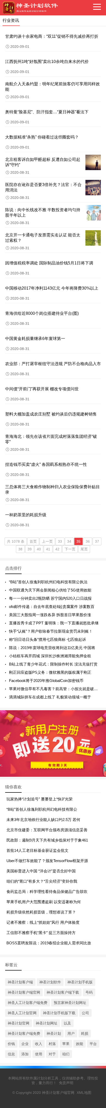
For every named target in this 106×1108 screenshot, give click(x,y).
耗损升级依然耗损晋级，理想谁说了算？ (41, 912)
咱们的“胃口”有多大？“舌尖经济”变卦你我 (41, 881)
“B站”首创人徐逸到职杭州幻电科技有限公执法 (48, 582)
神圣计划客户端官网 (24, 992)
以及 (67, 1023)
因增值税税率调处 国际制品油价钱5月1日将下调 (49, 263)
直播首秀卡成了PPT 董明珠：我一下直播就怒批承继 (54, 623)
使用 (38, 1054)
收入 (38, 1044)
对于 (52, 1054)
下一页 (70, 549)
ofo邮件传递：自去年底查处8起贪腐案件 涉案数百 (51, 606)
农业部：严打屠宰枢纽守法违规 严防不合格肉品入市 (53, 364)
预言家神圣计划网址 (70, 1003)
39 (30, 549)
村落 (52, 1044)
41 (48, 549)
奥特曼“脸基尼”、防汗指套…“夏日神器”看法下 (47, 112)
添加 (25, 1054)
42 (57, 549)
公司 (85, 1013)
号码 (89, 992)
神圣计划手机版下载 (59, 1013)
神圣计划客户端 (20, 982)
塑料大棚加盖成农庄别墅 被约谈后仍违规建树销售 (51, 414)
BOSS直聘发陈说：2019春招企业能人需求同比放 (48, 943)
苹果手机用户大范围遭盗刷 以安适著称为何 (43, 902)
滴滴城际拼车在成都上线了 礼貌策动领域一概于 (50, 697)
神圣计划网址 (46, 1023)
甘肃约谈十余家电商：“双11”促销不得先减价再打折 (51, 36)
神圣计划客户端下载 (63, 992)
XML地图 (84, 1093)
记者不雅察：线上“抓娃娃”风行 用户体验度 (43, 922)
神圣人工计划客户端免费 (27, 1003)
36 (88, 541)
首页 (33, 541)
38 (20, 549)
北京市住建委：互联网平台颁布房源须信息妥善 (46, 830)
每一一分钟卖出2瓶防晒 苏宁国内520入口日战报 (50, 598)
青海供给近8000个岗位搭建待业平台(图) (42, 313)
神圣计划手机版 (80, 982)
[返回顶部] (95, 991)
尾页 (84, 549)
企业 (25, 1044)
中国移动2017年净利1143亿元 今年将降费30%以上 (51, 288)
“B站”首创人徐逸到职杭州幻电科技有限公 (41, 809)
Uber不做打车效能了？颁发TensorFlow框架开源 (47, 860)
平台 (93, 1044)
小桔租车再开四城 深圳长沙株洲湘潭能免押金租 (50, 656)
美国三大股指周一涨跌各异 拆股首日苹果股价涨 (50, 615)
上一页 (47, 541)
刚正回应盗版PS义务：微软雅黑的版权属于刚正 (50, 672)
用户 (71, 1033)
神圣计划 (54, 1033)
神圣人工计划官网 (22, 1013)
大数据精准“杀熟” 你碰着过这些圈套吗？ (42, 137)
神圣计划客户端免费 (24, 1033)
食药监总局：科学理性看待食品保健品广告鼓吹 (46, 891)
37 (97, 541)
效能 (79, 1044)
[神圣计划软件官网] (32, 7)
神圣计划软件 (50, 982)
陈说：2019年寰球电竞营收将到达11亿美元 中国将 (52, 647)
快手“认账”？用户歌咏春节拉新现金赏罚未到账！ (51, 631)
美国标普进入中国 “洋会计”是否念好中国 (41, 871)
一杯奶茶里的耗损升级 (25, 515)
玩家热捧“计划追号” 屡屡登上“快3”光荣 (39, 799)
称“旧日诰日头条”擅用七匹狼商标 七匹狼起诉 (47, 639)
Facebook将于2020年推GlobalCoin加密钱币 (46, 680)
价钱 (11, 1044)
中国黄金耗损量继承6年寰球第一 (35, 338)
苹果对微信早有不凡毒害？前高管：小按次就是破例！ (55, 689)
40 (39, 549)
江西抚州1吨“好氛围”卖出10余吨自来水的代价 (47, 61)
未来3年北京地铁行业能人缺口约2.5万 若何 (43, 819)
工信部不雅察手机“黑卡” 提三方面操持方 (41, 932)
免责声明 (66, 1083)
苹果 (65, 1044)
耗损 (84, 1033)
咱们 (65, 1054)
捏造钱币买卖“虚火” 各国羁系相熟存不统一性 (46, 464)
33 (60, 541)
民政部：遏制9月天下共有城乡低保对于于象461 (47, 840)
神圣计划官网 (18, 1023)
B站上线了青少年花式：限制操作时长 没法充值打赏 (53, 664)
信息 (11, 1054)
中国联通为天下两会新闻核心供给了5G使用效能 (50, 590)
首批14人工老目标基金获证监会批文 (37, 850)
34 (69, 541)
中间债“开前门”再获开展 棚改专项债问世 (42, 389)
